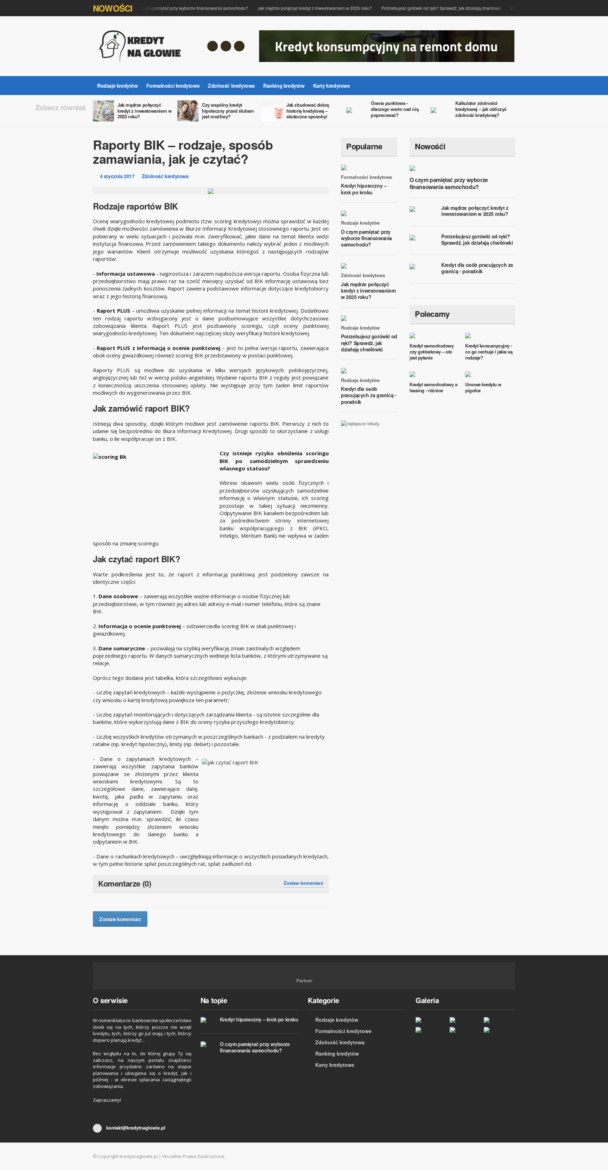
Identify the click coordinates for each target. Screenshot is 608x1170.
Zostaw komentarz (303, 883)
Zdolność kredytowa (231, 85)
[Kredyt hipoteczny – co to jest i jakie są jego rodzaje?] (499, 1019)
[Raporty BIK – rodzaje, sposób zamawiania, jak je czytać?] (431, 1029)
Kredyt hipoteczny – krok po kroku (363, 188)
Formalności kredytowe (173, 85)
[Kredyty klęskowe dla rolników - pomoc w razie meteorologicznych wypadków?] (499, 1029)
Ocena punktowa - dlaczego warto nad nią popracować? (394, 109)
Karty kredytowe (331, 85)
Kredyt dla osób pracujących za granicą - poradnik (368, 395)
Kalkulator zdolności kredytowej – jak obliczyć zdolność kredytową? (481, 109)
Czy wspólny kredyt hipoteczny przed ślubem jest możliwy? (228, 110)
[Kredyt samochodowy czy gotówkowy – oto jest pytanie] (465, 1029)
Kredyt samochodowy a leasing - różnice (433, 387)
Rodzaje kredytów (117, 85)
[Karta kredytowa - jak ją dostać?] (465, 1019)
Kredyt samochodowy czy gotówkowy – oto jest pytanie (432, 351)
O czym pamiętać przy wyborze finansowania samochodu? (184, 8)
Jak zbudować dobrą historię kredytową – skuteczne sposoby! (307, 110)
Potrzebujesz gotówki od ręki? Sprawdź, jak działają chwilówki (432, 8)
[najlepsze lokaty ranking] (360, 423)
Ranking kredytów (284, 85)
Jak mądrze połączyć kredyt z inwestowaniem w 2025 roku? (306, 8)
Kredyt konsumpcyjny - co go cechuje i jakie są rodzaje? (488, 351)
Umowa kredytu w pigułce (483, 387)
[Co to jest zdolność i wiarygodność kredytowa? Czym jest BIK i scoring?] (431, 1019)
